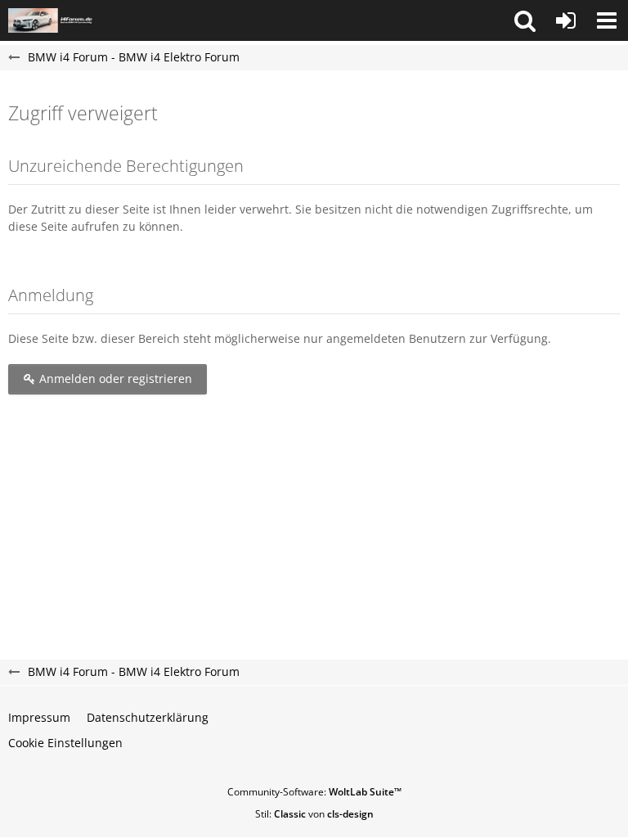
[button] (525, 20)
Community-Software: (314, 792)
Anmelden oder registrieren (114, 378)
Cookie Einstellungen (65, 742)
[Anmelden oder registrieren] (566, 20)
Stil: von (314, 814)
